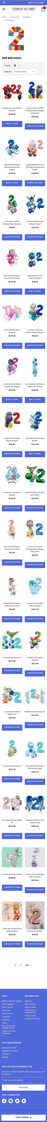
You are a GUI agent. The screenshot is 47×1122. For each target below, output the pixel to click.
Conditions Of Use (32, 1019)
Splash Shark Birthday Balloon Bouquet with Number (12, 167)
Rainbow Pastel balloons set (35, 712)
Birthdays (27, 17)
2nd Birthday (9, 20)
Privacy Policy (30, 1016)
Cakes (4, 1023)
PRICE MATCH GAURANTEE (31, 1011)
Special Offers (30, 1007)
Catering (5, 1020)
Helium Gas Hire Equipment (8, 1032)
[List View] (19, 65)
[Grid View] (15, 65)
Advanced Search (9, 1048)
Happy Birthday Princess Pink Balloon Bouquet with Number (35, 167)
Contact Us (6, 1054)
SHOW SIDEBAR (22, 1117)
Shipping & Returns (10, 1051)
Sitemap (5, 1057)
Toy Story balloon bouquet (12, 766)
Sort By (7, 72)
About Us (28, 1001)
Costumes (6, 1017)
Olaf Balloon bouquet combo (12, 874)
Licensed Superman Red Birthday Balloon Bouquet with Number (35, 110)
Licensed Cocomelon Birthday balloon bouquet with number (35, 549)
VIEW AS (7, 66)
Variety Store (7, 1013)
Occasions (14, 17)
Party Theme (7, 1007)
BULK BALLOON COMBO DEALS (8, 1027)
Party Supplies (8, 1004)
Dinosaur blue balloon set (12, 657)
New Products (30, 1004)
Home (4, 17)
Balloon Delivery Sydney (12, 1001)
